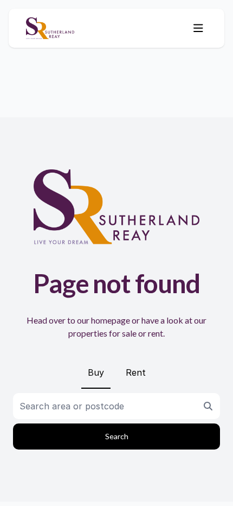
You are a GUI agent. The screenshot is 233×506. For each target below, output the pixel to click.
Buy (96, 372)
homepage (110, 320)
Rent (136, 372)
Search (116, 436)
